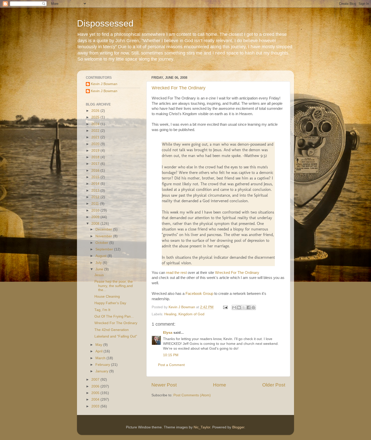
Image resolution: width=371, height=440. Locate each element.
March (101, 358)
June (99, 269)
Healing (170, 314)
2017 (95, 164)
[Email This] (234, 307)
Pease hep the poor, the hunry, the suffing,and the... (113, 286)
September (104, 249)
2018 (95, 157)
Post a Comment (171, 365)
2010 (95, 210)
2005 (95, 393)
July (99, 263)
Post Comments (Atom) (192, 395)
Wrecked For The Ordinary (178, 87)
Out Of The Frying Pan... (114, 316)
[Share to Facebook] (248, 307)
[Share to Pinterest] (253, 307)
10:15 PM (170, 355)
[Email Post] (225, 307)
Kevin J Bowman (104, 84)
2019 (95, 150)
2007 (95, 379)
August (101, 256)
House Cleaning (107, 296)
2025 (95, 117)
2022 (95, 131)
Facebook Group (199, 294)
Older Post (273, 384)
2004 (95, 399)
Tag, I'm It (102, 310)
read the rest (176, 273)
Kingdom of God (191, 314)
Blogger (238, 427)
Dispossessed (105, 23)
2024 (95, 124)
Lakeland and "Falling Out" (115, 336)
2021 (95, 137)
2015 (95, 177)
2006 (95, 386)
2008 (95, 223)
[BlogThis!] (239, 307)
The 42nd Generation (111, 330)
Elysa (167, 332)
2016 (95, 170)
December (104, 229)
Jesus (99, 275)
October (102, 243)
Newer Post (164, 384)
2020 (95, 144)
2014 (95, 184)
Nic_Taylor (202, 427)
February (103, 365)
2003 (95, 406)
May (99, 345)
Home (219, 384)
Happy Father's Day (110, 303)
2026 (95, 111)
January (102, 371)
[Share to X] (243, 307)
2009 (95, 217)
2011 (95, 203)
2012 (95, 197)
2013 (95, 190)
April (99, 351)
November (104, 236)
